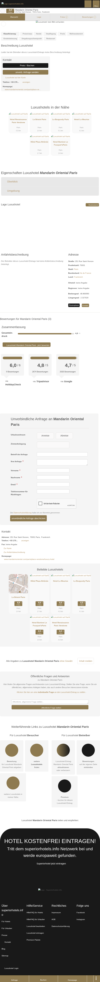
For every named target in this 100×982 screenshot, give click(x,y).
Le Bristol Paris (39, 119)
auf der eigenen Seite (88, 764)
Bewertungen (88, 17)
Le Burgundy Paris (60, 119)
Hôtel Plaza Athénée (39, 142)
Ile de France (85, 273)
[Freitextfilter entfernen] (88, 3)
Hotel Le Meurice (81, 119)
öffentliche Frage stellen (51, 708)
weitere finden (36, 764)
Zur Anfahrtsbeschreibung (14, 552)
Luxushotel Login (11, 968)
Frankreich (78, 277)
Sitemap (5, 956)
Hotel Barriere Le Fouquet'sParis (60, 143)
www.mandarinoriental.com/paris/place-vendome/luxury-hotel (23, 89)
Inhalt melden (85, 661)
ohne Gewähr (66, 661)
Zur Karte (7, 548)
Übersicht (14, 17)
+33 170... (15, 82)
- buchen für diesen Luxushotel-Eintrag (65, 800)
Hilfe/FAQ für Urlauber (36, 919)
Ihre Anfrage (16, 461)
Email (13, 484)
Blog (3, 949)
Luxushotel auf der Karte (15, 77)
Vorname (15, 470)
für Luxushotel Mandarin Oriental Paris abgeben (12, 764)
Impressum (56, 912)
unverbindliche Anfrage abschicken (28, 518)
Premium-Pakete (33, 940)
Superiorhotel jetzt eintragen (51, 863)
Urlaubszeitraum (18, 435)
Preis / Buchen (26, 65)
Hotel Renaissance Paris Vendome (18, 120)
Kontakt (85, 306)
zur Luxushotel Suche (3, 11)
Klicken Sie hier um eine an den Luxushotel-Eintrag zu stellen (51, 692)
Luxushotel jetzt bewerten (27, 345)
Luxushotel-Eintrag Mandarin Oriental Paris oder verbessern (63, 765)
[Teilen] (90, 978)
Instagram (81, 919)
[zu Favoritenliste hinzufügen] (3, 24)
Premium (94, 110)
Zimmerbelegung (18, 444)
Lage (38, 17)
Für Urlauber (7, 928)
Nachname (16, 477)
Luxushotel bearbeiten (36, 926)
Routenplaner (93, 205)
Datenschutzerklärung (22, 513)
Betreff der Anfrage (19, 454)
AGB (53, 919)
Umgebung (13, 190)
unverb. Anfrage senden (27, 72)
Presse (4, 935)
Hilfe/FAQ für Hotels (35, 912)
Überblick (12, 181)
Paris (76, 269)
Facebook (81, 912)
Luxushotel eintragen (35, 933)
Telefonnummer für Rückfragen (19, 493)
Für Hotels (6, 921)
